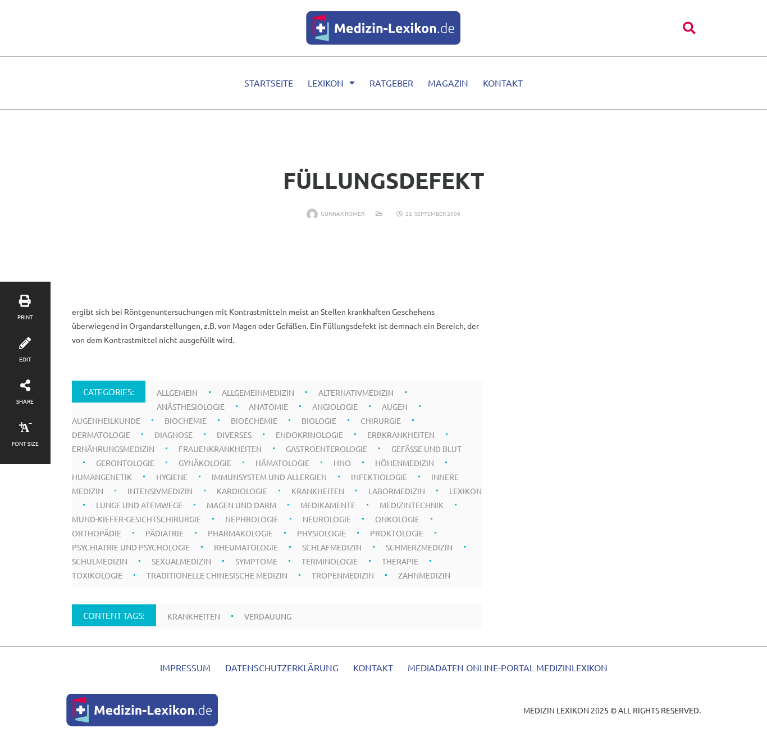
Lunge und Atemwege (139, 505)
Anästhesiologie (191, 406)
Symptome (256, 561)
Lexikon (326, 82)
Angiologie (335, 406)
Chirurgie (380, 420)
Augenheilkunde (106, 420)
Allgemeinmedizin (258, 392)
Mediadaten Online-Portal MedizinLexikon (508, 667)
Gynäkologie (205, 463)
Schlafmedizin (332, 547)
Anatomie (268, 406)
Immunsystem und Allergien (269, 477)
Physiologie (321, 533)
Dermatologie (101, 435)
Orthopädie (96, 533)
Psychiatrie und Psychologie (131, 547)
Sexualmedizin (181, 561)
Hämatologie (282, 463)
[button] (689, 27)
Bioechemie (254, 420)
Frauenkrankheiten (220, 449)
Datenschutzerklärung (282, 667)
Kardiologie (242, 491)
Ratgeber (391, 82)
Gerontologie (125, 463)
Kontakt (503, 82)
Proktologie (396, 533)
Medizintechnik (412, 505)
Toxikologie (97, 575)
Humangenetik (102, 477)
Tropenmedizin (343, 575)
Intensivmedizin (160, 491)
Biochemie (186, 420)
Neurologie (327, 519)
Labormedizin (396, 491)
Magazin (448, 82)
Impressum (185, 667)
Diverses (234, 435)
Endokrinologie (309, 435)
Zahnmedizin (424, 575)
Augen (395, 406)
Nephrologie (252, 519)
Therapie (400, 561)
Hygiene (172, 477)
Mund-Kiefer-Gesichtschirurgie (136, 519)
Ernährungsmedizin (113, 449)
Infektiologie (379, 477)
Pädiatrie (164, 533)
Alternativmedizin (356, 392)
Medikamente (327, 505)
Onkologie (397, 519)
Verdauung (267, 616)
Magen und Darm (241, 505)
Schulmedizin (99, 561)
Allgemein (177, 392)
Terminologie (330, 561)
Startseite (268, 82)
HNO (342, 463)
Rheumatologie (246, 547)
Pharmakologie (240, 533)
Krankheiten (317, 491)
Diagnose (173, 435)
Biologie (319, 420)
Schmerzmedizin (419, 547)
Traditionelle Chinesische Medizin (217, 575)
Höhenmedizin (404, 463)
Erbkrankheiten (401, 435)
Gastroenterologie (326, 449)
